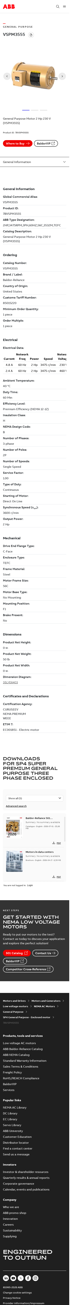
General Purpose (13, 1011)
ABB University (13, 1131)
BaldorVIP (44, 143)
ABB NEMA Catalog (16, 1055)
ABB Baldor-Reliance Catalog (23, 1049)
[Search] (58, 6)
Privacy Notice (11, 1298)
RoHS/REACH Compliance (21, 1078)
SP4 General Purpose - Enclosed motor (26, 1017)
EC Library (10, 1119)
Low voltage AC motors (19, 1043)
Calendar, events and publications (26, 1189)
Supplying (10, 1236)
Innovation (10, 1218)
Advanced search (16, 806)
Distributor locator (16, 1142)
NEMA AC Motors (44, 1006)
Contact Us (43, 953)
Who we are (11, 1207)
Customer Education (17, 1137)
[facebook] (28, 1278)
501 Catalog (14, 953)
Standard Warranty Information (24, 1060)
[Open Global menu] (64, 6)
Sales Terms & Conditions (20, 1066)
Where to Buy (15, 143)
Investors (9, 1164)
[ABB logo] (9, 6)
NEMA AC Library (14, 1107)
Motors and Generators (46, 1000)
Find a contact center (17, 1148)
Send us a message (16, 1154)
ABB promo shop (14, 1213)
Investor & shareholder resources (25, 1172)
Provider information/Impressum (23, 1303)
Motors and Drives (14, 1000)
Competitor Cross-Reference (26, 969)
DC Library (10, 1113)
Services (8, 1090)
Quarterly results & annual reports (26, 1178)
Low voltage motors (15, 1006)
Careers (8, 1224)
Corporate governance (18, 1183)
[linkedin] (6, 1278)
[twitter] (21, 1278)
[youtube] (13, 1278)
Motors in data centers (40, 852)
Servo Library (12, 1125)
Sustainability (12, 1230)
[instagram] (35, 1278)
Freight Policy (12, 1072)
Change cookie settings (17, 1292)
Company (9, 1199)
